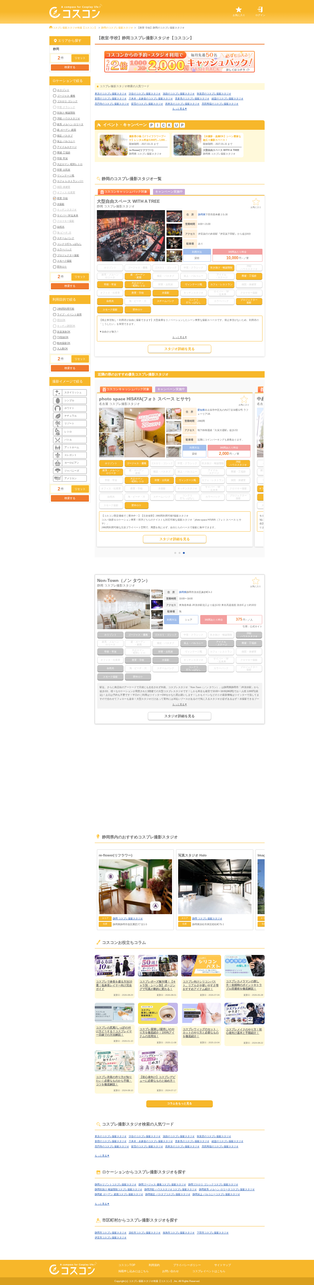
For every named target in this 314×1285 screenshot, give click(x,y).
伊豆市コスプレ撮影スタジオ (111, 1237)
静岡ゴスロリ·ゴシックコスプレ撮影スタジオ (213, 1184)
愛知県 (201, 409)
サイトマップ (222, 1265)
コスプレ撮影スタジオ (128, 918)
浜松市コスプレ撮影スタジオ (145, 1232)
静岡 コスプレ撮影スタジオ (116, 206)
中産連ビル (110, 398)
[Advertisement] (180, 782)
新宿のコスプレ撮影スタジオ (111, 98)
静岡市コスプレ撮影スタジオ (111, 1232)
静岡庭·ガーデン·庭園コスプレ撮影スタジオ (119, 1194)
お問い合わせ (170, 1271)
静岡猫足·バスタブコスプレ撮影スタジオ (167, 1194)
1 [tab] (176, 553)
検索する (69, 67)
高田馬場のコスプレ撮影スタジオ (220, 103)
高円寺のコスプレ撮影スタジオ (112, 103)
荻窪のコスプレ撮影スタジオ (147, 103)
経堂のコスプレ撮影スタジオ (227, 98)
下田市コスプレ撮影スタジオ (213, 1232)
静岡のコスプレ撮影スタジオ (117, 27)
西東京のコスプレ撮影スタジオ (182, 103)
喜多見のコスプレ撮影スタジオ (192, 98)
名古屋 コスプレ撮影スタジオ (119, 404)
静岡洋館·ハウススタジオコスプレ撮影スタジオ (170, 1189)
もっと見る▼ (179, 108)
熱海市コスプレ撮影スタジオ (179, 1232)
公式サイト (256, 626)
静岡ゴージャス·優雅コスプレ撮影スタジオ (162, 1184)
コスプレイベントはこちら (208, 1271)
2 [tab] (180, 553)
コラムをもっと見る (179, 1103)
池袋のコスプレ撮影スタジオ (179, 93)
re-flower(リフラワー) (115, 855)
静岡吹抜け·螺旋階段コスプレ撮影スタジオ (118, 1189)
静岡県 (201, 214)
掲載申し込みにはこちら (133, 1271)
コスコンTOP (126, 1265)
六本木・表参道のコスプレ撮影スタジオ (151, 98)
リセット (80, 58)
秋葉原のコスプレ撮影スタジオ (214, 93)
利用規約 (154, 1265)
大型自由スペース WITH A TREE (128, 201)
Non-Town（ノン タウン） (123, 580)
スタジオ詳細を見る (179, 349)
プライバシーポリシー (187, 1265)
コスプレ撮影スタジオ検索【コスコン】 (75, 27)
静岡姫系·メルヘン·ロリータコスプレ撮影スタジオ (227, 1189)
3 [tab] (185, 553)
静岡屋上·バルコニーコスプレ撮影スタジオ (216, 1194)
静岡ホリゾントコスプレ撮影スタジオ (115, 1184)
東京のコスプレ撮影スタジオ (111, 93)
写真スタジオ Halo (192, 855)
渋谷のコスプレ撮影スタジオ (145, 93)
